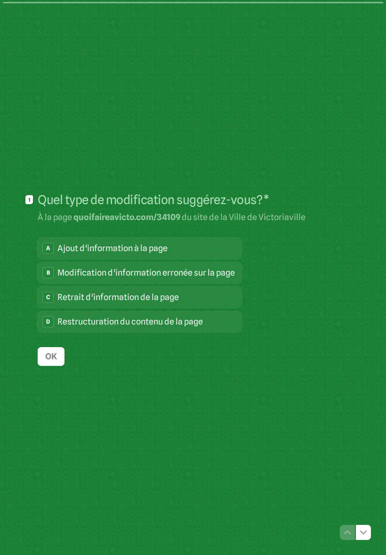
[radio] (139, 248)
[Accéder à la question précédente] (347, 532)
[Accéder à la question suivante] (363, 532)
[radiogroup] (139, 285)
